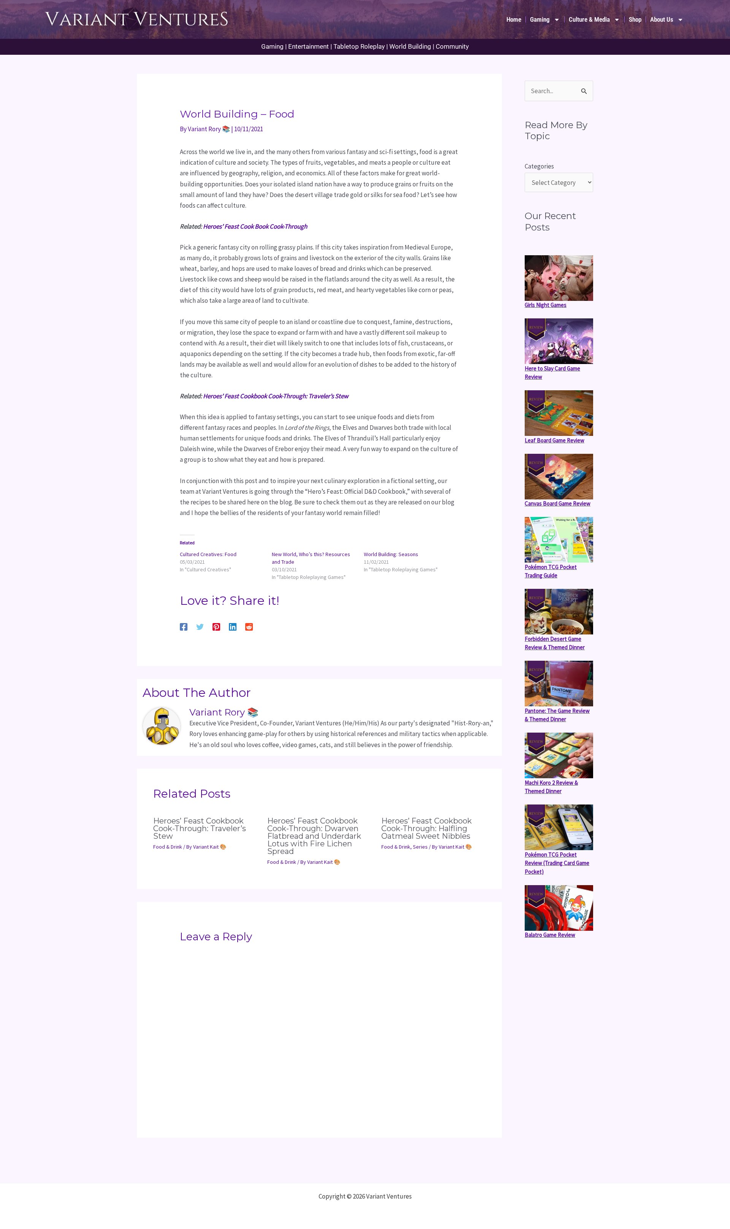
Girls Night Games (546, 304)
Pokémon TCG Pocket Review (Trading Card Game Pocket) (557, 863)
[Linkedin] (232, 626)
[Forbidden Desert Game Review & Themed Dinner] (559, 611)
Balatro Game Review (550, 934)
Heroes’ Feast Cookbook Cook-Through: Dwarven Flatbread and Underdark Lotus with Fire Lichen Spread (314, 836)
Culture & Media (589, 19)
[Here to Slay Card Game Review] (559, 341)
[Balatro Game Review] (559, 908)
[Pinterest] (216, 626)
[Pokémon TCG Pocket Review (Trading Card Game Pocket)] (559, 827)
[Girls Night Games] (559, 278)
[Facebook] (183, 626)
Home (513, 19)
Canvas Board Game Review (557, 503)
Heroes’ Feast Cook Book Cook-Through (255, 226)
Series (420, 846)
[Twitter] (200, 626)
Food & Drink (167, 846)
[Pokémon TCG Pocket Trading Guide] (559, 540)
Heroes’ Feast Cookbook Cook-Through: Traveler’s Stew (275, 396)
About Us (661, 19)
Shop (635, 19)
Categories (539, 166)
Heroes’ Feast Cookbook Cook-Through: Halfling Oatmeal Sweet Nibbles (426, 828)
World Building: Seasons (391, 554)
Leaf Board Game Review (554, 440)
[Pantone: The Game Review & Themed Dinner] (559, 683)
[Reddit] (249, 626)
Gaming (540, 19)
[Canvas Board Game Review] (559, 476)
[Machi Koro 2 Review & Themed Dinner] (559, 755)
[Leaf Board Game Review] (559, 413)
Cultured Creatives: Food (208, 554)
